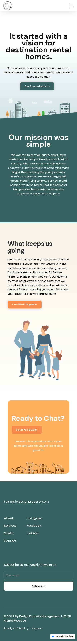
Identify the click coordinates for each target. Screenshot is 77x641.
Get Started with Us (37, 86)
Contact (10, 541)
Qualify (9, 533)
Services (10, 525)
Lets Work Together (24, 304)
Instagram (34, 518)
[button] (71, 5)
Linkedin (33, 533)
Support (36, 628)
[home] (7, 5)
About (8, 518)
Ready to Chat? (14, 628)
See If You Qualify (26, 429)
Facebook (34, 525)
